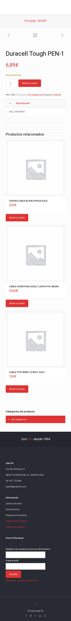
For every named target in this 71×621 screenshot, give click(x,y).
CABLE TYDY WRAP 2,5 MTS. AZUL (27, 372)
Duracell (57, 94)
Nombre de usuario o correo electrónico (28, 549)
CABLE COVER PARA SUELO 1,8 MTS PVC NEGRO (34, 286)
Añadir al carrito (30, 83)
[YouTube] (35, 615)
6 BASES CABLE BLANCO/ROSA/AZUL (28, 200)
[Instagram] (45, 615)
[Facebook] (26, 615)
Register (10, 580)
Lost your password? (27, 580)
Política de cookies (15, 527)
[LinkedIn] (40, 615)
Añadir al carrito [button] (17, 217)
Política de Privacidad (16, 521)
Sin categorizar (35, 94)
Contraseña (12, 560)
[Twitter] (31, 615)
